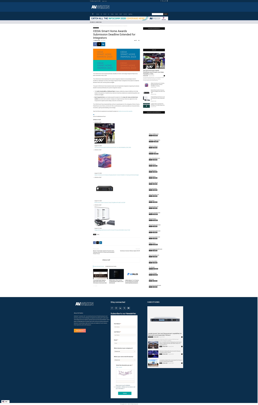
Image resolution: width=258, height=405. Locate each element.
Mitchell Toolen (152, 218)
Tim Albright (152, 267)
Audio (161, 346)
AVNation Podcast (153, 146)
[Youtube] (167, 1)
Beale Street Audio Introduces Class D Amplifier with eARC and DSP (158, 91)
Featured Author (153, 188)
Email (115, 340)
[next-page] (96, 285)
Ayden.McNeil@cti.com (154, 158)
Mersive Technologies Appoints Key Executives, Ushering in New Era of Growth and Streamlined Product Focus (103, 252)
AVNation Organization (154, 140)
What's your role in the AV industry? (123, 356)
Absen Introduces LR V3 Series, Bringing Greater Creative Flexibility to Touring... (157, 84)
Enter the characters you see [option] (123, 365)
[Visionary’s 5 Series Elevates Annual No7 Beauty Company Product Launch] (153, 354)
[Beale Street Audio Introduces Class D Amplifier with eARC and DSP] (146, 91)
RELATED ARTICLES (99, 266)
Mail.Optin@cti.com (153, 206)
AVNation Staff (97, 40)
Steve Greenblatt (153, 261)
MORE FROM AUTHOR (110, 266)
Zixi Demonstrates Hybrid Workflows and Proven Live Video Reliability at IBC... (153, 72)
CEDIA (98, 234)
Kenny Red (151, 200)
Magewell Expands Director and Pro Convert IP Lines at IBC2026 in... (158, 98)
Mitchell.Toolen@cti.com (154, 224)
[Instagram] (162, 1)
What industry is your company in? (123, 348)
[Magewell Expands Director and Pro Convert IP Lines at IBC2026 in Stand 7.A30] (146, 98)
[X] (165, 1)
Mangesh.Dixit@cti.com (154, 212)
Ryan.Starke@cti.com (154, 255)
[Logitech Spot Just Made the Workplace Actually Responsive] (146, 105)
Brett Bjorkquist (153, 170)
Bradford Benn (152, 164)
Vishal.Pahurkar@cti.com (155, 285)
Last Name (117, 332)
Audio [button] (120, 367)
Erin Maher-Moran (153, 182)
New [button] (117, 367)
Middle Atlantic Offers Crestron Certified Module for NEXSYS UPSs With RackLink (116, 281)
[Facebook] (161, 1)
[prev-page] (94, 285)
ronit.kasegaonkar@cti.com (155, 249)
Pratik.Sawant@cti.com (154, 237)
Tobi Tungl (151, 279)
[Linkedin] (164, 1)
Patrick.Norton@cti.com (154, 231)
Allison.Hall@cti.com (154, 134)
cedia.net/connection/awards (125, 111)
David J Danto (152, 176)
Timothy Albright (153, 273)
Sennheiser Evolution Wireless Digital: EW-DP (130, 250)
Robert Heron (152, 243)
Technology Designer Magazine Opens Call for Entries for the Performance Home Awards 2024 (99, 281)
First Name (117, 323)
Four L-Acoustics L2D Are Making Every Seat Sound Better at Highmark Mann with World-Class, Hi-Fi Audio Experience (170, 343)
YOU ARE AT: (92, 22)
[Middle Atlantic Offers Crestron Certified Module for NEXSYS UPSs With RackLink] (116, 274)
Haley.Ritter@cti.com (154, 194)
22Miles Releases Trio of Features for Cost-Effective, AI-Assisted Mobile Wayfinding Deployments (132, 281)
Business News (96, 25)
